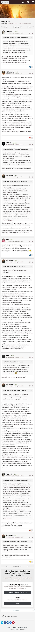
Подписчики (16, 610)
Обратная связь (23, 627)
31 (16, 175)
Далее (29, 27)
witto (6, 23)
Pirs (7, 239)
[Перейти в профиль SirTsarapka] (3, 73)
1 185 (16, 31)
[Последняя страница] (33, 27)
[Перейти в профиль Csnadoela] (3, 176)
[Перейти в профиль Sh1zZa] (3, 144)
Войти (17, 603)
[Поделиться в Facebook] (5, 622)
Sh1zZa (8, 143)
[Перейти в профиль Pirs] (3, 240)
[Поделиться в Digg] (7, 622)
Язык (8, 627)
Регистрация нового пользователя (17, 592)
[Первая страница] (2, 27)
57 (12, 239)
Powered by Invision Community (17, 629)
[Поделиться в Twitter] (2, 622)
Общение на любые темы (24, 23)
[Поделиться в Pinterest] (13, 622)
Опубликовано (14, 33)
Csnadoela (20, 37)
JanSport (9, 31)
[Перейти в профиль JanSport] (3, 32)
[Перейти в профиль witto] (3, 356)
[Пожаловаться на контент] (30, 33)
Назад (5, 27)
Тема (14, 627)
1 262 (15, 143)
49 (17, 72)
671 (13, 355)
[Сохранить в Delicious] (10, 622)
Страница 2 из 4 (17, 27)
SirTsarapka (10, 72)
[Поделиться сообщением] (32, 33)
